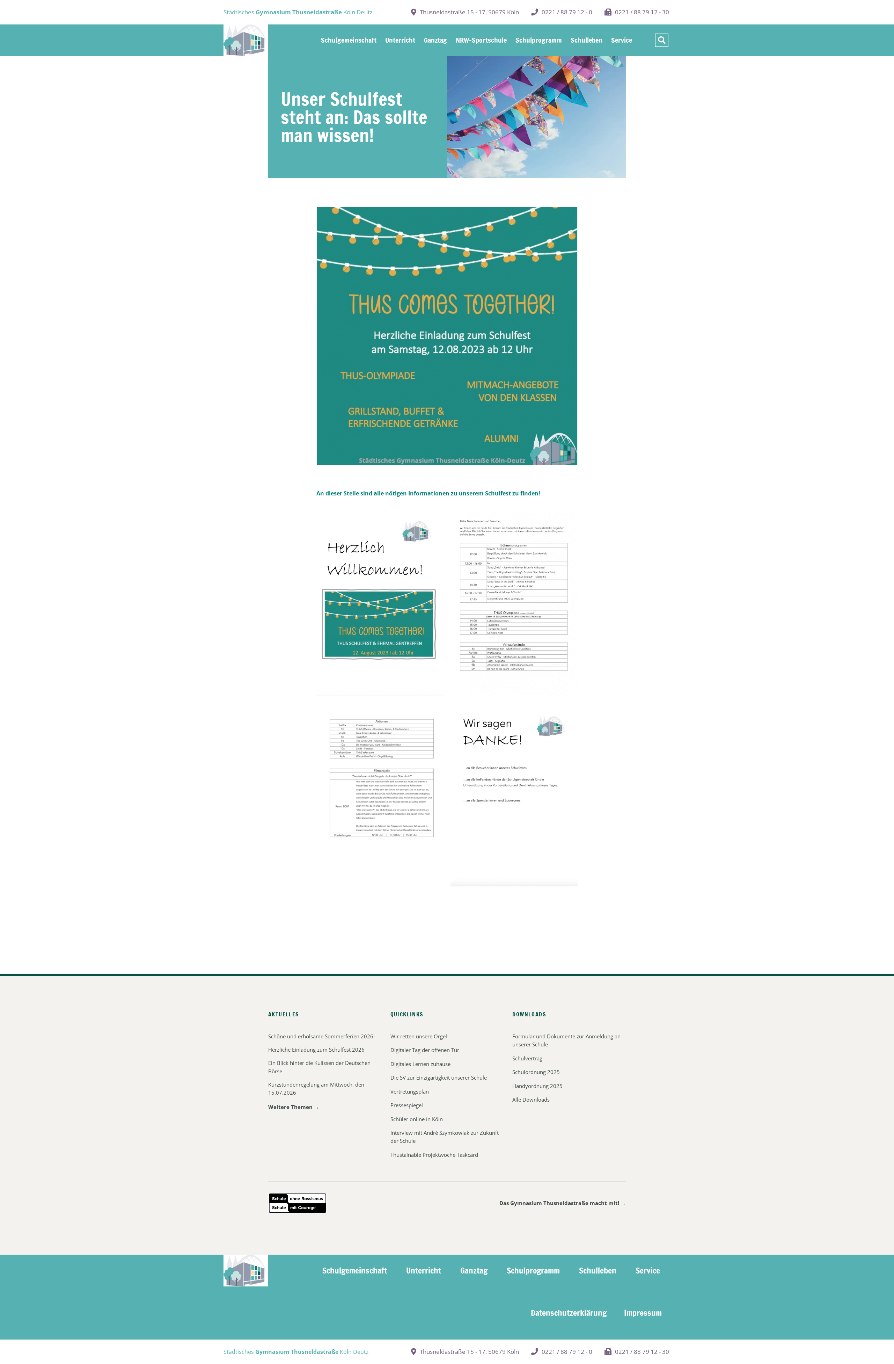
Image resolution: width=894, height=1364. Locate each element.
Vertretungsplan (409, 1091)
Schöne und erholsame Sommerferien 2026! (321, 1036)
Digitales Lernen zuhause (420, 1063)
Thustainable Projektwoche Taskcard (434, 1154)
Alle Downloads (531, 1099)
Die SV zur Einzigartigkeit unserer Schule (438, 1077)
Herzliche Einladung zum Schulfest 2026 (316, 1049)
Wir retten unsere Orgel (418, 1036)
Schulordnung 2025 (536, 1071)
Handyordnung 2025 (537, 1085)
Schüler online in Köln (416, 1119)
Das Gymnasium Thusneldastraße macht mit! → (562, 1202)
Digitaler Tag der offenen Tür (424, 1049)
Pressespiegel (406, 1105)
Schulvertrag (527, 1058)
